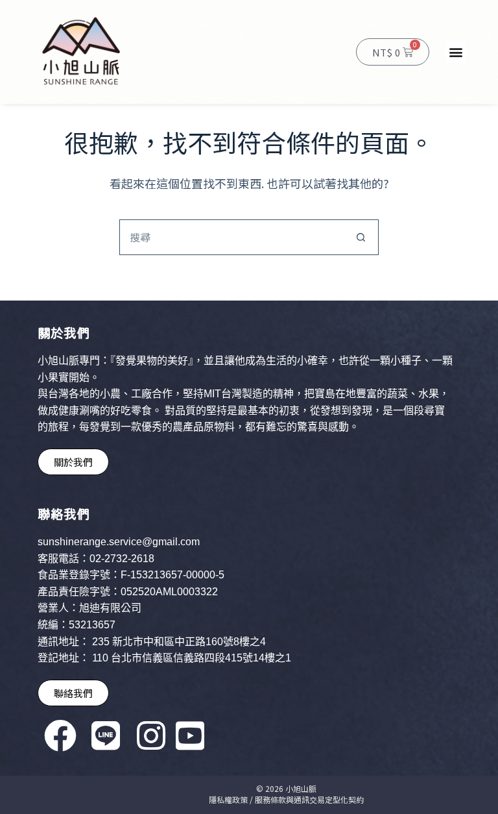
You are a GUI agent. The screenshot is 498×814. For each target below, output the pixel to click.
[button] (456, 52)
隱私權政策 (228, 799)
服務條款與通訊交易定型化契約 (309, 799)
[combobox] (232, 237)
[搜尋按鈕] (361, 237)
